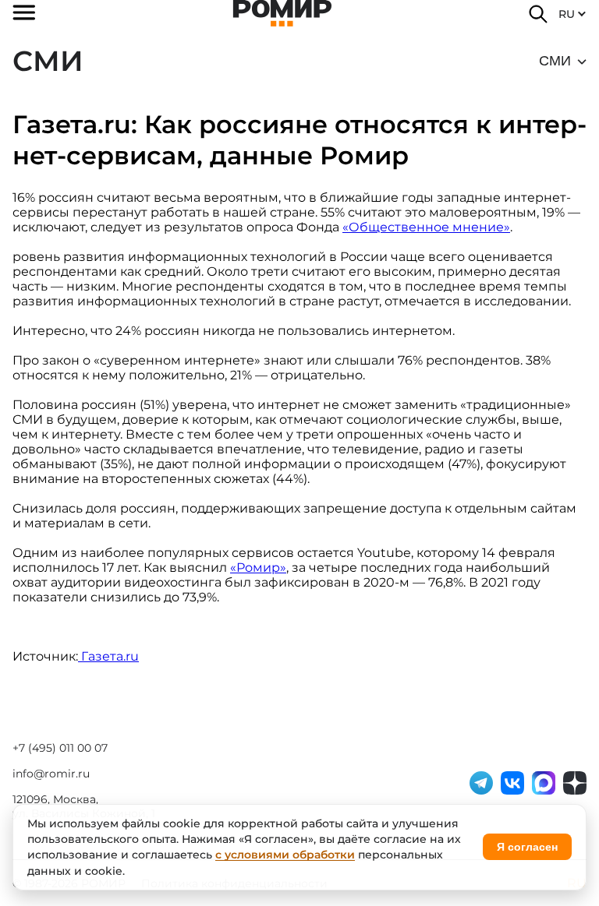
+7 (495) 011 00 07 (60, 748)
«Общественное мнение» (426, 227)
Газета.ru (110, 656)
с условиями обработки (285, 855)
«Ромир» (258, 567)
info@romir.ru (51, 774)
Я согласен (527, 847)
